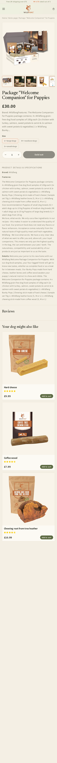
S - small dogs (10, 146)
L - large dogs (10, 141)
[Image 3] (31, 81)
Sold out (39, 154)
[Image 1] (7, 81)
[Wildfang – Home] (28, 9)
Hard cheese (10, 387)
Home (4, 18)
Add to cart (46, 396)
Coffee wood (10, 457)
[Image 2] (19, 81)
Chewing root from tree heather (21, 528)
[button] (10, 391)
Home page (12, 18)
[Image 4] (43, 81)
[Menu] (3, 8)
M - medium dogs (29, 141)
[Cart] (53, 8)
